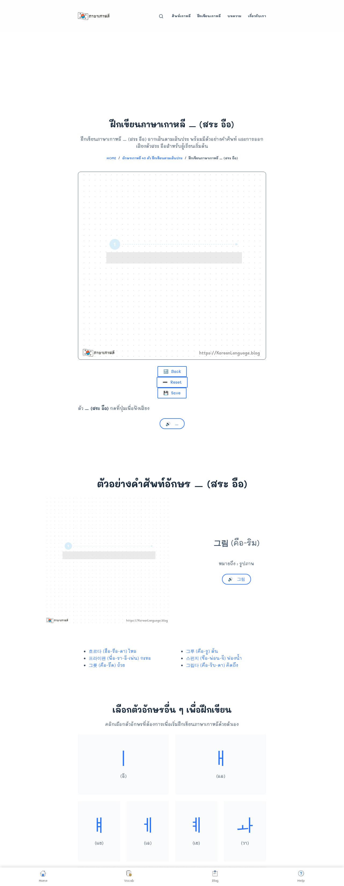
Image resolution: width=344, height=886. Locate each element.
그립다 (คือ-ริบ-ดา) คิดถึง (212, 665)
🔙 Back (172, 371)
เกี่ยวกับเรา (257, 16)
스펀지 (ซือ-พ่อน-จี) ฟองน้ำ (214, 658)
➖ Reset (172, 382)
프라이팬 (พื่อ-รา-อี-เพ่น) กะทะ (120, 658)
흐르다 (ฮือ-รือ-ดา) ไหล (113, 651)
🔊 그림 (236, 579)
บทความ (234, 16)
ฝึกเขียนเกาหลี (209, 16)
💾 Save (172, 392)
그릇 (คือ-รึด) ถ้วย (107, 665)
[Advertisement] (172, 72)
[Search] (161, 16)
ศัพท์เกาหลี (181, 16)
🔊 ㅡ (172, 423)
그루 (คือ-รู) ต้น (202, 651)
